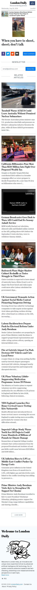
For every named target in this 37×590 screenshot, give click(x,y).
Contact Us (28, 584)
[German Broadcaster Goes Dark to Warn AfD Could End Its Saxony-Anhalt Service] (18, 202)
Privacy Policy (11, 586)
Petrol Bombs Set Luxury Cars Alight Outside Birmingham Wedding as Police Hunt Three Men (22, 13)
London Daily (18, 3)
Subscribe (30, 69)
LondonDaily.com (17, 584)
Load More (19, 515)
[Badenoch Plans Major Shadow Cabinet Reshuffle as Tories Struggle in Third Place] (18, 255)
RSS (5, 578)
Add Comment (29, 54)
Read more (5, 575)
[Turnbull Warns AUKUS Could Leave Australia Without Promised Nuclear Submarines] (18, 95)
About (4, 586)
